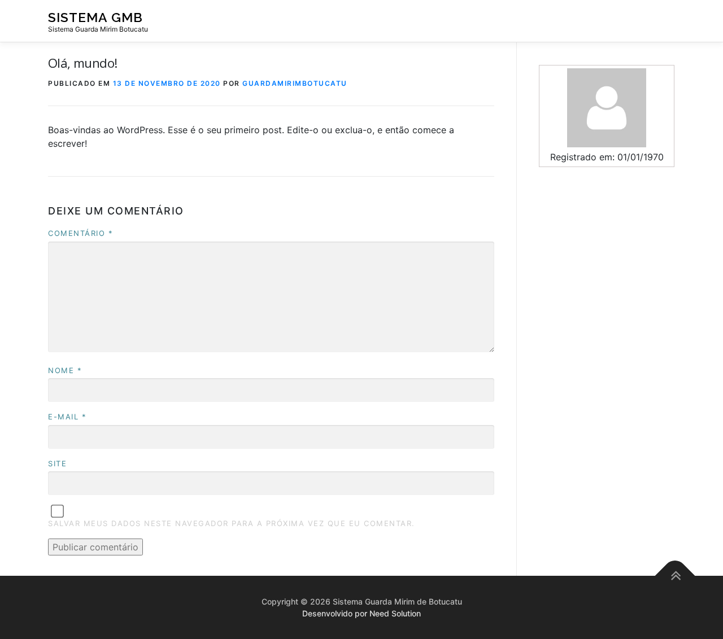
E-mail (67, 416)
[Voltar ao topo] (675, 575)
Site (57, 463)
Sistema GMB (95, 17)
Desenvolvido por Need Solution (361, 613)
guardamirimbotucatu (294, 83)
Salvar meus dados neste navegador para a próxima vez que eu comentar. (231, 523)
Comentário (80, 233)
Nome (65, 370)
